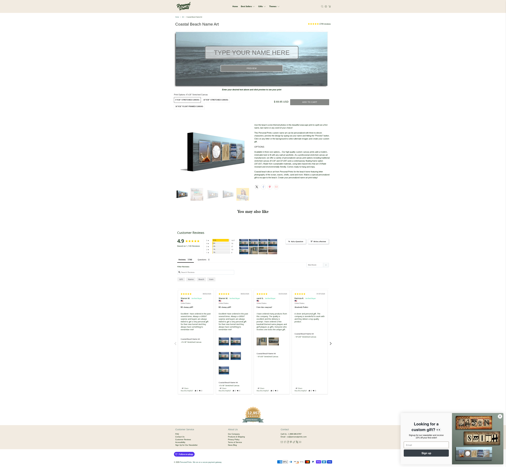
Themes (272, 6)
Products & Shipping (236, 437)
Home (235, 6)
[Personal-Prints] (184, 6)
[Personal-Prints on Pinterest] (291, 442)
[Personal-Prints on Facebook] (285, 442)
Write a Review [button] (319, 241)
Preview (252, 68)
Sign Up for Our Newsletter (186, 445)
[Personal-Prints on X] (297, 442)
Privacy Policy (233, 439)
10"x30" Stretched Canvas (215, 100)
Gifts (260, 6)
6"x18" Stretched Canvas (187, 100)
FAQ (177, 434)
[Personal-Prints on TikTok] (294, 442)
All (183, 17)
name (191, 279)
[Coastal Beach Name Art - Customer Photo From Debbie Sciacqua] (272, 250)
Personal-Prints (186, 462)
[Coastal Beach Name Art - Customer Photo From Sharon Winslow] (243, 242)
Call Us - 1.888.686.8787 (291, 434)
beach (201, 279)
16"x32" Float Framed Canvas (189, 106)
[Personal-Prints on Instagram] (288, 442)
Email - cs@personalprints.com (294, 437)
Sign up (426, 453)
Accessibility (180, 442)
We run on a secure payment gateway (207, 462)
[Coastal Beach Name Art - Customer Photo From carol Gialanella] (253, 250)
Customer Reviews (183, 439)
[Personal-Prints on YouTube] (300, 442)
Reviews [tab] (182, 259)
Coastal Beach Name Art (190, 339)
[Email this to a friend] (276, 186)
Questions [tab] (202, 259)
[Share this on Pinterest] (269, 186)
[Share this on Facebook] (263, 186)
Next (330, 342)
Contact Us (179, 437)
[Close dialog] (500, 416)
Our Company (234, 434)
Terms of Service (235, 442)
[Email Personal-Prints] (282, 442)
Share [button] (186, 388)
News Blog (232, 445)
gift (181, 279)
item (211, 279)
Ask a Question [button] (297, 241)
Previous (175, 342)
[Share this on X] (256, 186)
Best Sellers (246, 6)
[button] (329, 6)
